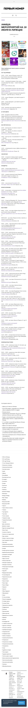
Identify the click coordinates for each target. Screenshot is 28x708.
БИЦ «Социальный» (6, 133)
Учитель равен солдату (7, 656)
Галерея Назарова (5, 294)
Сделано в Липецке (6, 625)
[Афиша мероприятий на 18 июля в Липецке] (14, 53)
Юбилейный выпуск (6, 666)
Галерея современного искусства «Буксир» (11, 213)
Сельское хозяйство (6, 627)
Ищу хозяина (5, 536)
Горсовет (4, 522)
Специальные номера (7, 641)
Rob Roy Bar (4, 204)
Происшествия (5, 611)
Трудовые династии (6, 654)
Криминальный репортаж (8, 552)
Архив (3, 471)
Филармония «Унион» (6, 177)
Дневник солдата (6, 526)
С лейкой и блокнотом (7, 623)
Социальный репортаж (7, 637)
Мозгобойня (15, 183)
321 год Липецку (6, 459)
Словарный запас (6, 633)
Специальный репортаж (7, 643)
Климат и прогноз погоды (8, 538)
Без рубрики (5, 475)
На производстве (6, 574)
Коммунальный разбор (7, 544)
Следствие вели (6, 631)
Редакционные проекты (7, 615)
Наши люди (5, 582)
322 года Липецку (6, 461)
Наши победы (5, 584)
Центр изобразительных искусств (9, 299)
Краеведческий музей (6, 264)
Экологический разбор (7, 660)
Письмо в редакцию (6, 599)
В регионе (4, 485)
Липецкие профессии (7, 562)
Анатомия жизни (6, 469)
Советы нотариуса (6, 635)
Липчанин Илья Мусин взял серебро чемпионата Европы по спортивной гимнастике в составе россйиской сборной (13, 440)
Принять (21, 702)
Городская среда (6, 517)
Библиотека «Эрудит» (6, 355)
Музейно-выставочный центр (8, 270)
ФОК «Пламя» (4, 85)
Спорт (3, 647)
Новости (4, 589)
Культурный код (5, 556)
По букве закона (6, 601)
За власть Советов (6, 532)
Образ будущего (6, 591)
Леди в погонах (5, 558)
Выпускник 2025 (6, 501)
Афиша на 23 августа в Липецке (9, 406)
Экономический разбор (7, 662)
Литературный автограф (7, 566)
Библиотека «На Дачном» (7, 151)
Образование (5, 593)
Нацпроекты (5, 578)
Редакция (4, 617)
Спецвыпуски (5, 639)
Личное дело (5, 568)
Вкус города (5, 497)
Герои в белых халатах (7, 507)
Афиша (3, 20)
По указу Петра (5, 603)
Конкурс (4, 548)
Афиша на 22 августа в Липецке (9, 425)
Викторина (4, 493)
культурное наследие (7, 554)
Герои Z (4, 505)
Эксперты (4, 664)
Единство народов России (8, 528)
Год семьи (4, 513)
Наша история (5, 580)
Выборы (4, 499)
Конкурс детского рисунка (8, 550)
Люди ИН (4, 570)
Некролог (4, 587)
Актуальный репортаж (7, 467)
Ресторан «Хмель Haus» (7, 184)
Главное (4, 509)
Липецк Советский (6, 560)
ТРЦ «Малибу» (4, 339)
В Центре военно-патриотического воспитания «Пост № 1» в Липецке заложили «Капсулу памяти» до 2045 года (14, 414)
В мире (4, 483)
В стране (4, 487)
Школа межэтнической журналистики (10, 658)
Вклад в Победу (5, 495)
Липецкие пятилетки (6, 564)
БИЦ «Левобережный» (6, 142)
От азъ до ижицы (6, 597)
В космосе (4, 481)
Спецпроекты (5, 645)
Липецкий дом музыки (6, 220)
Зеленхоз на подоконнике (8, 534)
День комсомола (6, 524)
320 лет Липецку (6, 457)
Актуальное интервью (7, 465)
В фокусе (4, 489)
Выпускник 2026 (6, 503)
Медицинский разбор (7, 572)
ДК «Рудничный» (5, 109)
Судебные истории (6, 649)
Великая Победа (6, 491)
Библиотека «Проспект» (7, 361)
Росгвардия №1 (5, 621)
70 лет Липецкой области (8, 463)
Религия (4, 619)
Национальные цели (7, 576)
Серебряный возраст (7, 629)
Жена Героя (5, 530)
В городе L (4, 479)
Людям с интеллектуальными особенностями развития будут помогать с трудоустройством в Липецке (12, 419)
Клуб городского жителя (7, 540)
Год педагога (5, 511)
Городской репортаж (7, 519)
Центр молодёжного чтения (8, 245)
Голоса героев (5, 515)
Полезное (4, 609)
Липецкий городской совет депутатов (10, 120)
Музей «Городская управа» (7, 253)
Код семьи (4, 542)
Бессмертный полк (6, 477)
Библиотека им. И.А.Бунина (8, 367)
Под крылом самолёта (7, 605)
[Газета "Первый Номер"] (14, 8)
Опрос (3, 595)
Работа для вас (5, 613)
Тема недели (5, 651)
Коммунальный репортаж (8, 546)
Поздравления (5, 607)
